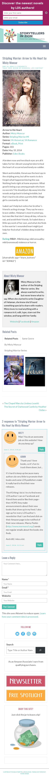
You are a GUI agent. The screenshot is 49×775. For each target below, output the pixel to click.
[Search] (40, 650)
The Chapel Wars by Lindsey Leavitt (21, 403)
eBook (14, 143)
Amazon (35, 321)
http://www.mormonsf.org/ (20, 526)
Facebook (25, 321)
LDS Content (37, 68)
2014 (10, 68)
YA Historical (17, 140)
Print (20, 143)
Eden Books (19, 153)
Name (5, 579)
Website (14, 321)
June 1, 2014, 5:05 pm (12, 450)
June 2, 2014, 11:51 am (15, 545)
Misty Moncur (18, 133)
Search (9, 644)
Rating (6, 239)
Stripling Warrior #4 (19, 136)
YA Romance (30, 140)
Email (5, 587)
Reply (41, 449)
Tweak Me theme (38, 772)
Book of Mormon (21, 68)
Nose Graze (24, 773)
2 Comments (21, 66)
